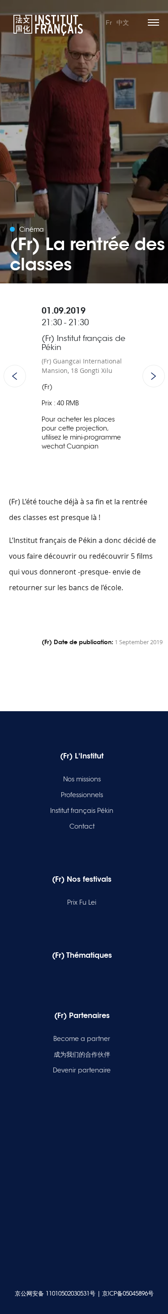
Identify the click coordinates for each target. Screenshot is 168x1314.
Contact (82, 826)
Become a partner (81, 1039)
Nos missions (82, 779)
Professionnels (82, 795)
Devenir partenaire (82, 1070)
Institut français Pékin (81, 811)
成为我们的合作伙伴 (82, 1054)
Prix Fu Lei (81, 902)
